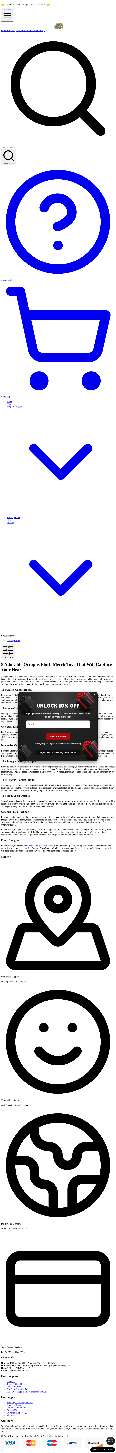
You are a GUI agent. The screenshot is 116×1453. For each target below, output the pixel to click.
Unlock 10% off (110, 1441)
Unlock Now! (58, 736)
